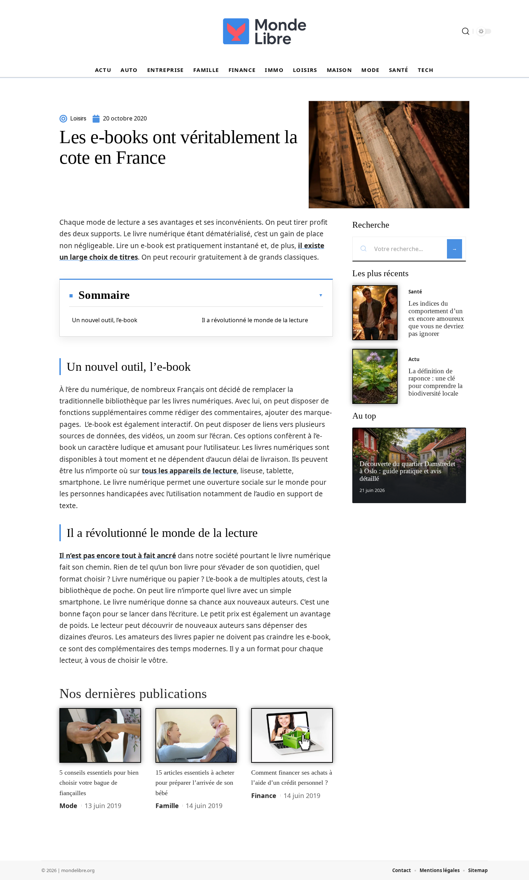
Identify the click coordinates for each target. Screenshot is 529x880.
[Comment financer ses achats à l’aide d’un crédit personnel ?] (292, 735)
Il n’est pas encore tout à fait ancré (117, 555)
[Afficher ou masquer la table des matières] (226, 295)
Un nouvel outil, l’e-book (104, 320)
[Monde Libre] (264, 31)
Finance (263, 795)
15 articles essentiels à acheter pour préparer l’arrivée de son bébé (194, 783)
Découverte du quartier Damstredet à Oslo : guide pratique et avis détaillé (407, 471)
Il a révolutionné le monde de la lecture (255, 320)
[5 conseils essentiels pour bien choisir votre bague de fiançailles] (100, 735)
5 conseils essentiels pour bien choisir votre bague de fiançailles (99, 783)
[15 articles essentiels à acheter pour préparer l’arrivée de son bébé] (196, 735)
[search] (465, 31)
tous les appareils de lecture (189, 470)
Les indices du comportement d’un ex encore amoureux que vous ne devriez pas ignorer (436, 318)
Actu (414, 359)
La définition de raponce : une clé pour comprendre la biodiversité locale (435, 382)
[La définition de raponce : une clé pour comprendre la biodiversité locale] (375, 376)
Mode (68, 805)
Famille (167, 805)
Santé (415, 291)
